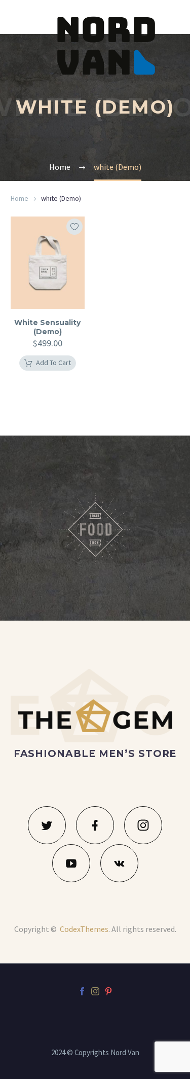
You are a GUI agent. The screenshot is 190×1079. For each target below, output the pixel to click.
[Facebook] (82, 991)
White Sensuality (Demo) (47, 327)
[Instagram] (95, 991)
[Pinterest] (108, 991)
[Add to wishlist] (74, 227)
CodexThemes (84, 929)
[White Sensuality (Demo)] (48, 263)
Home (19, 198)
